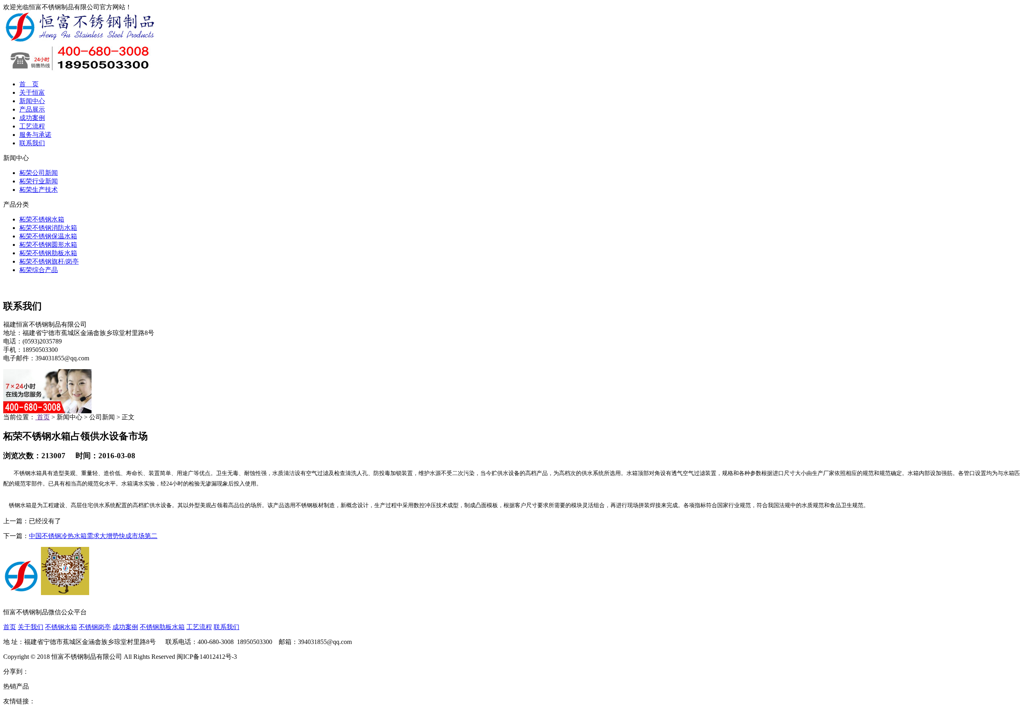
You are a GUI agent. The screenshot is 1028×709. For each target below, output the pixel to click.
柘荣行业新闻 (38, 181)
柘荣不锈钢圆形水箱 (48, 244)
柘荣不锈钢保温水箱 (48, 236)
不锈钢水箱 (61, 627)
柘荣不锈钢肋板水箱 (48, 253)
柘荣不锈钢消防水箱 (48, 227)
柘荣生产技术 (38, 189)
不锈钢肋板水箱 (162, 627)
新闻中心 (32, 101)
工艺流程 (32, 126)
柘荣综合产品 (38, 269)
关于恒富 (32, 92)
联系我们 (32, 143)
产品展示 (32, 109)
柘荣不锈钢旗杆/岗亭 (49, 261)
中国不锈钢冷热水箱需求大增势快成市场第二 (93, 535)
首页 (42, 417)
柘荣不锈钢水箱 (41, 219)
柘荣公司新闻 (38, 172)
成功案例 (32, 117)
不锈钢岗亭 (95, 627)
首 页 (29, 84)
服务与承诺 (35, 134)
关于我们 (30, 627)
